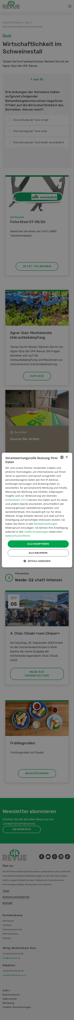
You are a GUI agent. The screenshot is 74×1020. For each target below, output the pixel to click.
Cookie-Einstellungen (36, 532)
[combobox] (62, 457)
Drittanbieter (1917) (16, 500)
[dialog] (37, 510)
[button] (37, 561)
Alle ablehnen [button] (38, 552)
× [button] (66, 457)
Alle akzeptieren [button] (38, 543)
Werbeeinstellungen (45, 524)
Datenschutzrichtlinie (17, 536)
